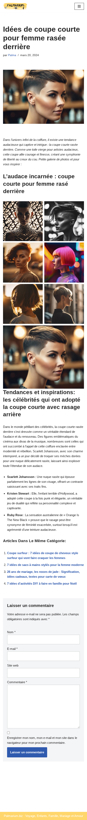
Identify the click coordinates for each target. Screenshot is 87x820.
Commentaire (17, 682)
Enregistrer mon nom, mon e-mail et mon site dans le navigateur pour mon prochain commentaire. (42, 740)
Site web (12, 665)
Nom (11, 632)
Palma (12, 55)
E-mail (12, 648)
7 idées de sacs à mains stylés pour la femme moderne (45, 565)
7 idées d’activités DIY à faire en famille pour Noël (42, 583)
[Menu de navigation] (79, 6)
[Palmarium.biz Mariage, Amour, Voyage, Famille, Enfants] (15, 6)
